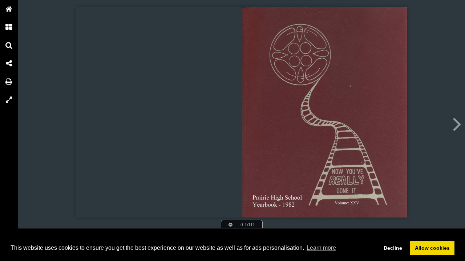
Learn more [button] (321, 248)
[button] (9, 9)
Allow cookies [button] (432, 248)
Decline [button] (393, 248)
